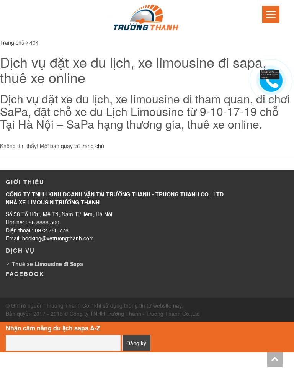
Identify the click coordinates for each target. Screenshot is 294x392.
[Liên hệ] (269, 73)
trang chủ (92, 146)
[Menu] (270, 14)
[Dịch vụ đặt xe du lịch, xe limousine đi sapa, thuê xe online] (147, 18)
